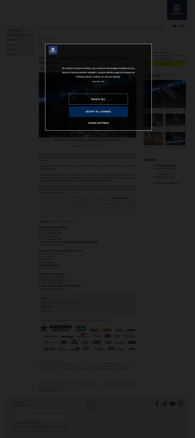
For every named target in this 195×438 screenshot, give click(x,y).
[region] (98, 87)
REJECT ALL (98, 99)
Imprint (103, 81)
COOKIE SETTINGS (98, 122)
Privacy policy (96, 81)
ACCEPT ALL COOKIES (98, 111)
